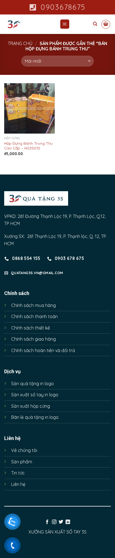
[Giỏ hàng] (105, 24)
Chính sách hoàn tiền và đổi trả (43, 350)
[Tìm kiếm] (95, 24)
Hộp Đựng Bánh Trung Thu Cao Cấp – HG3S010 (28, 146)
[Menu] (65, 24)
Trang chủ (20, 43)
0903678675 (63, 7)
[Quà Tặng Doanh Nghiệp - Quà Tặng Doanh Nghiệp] (27, 24)
